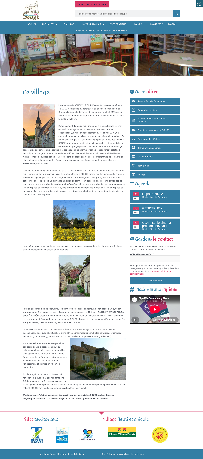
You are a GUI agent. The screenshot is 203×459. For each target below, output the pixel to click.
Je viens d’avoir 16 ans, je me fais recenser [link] (154, 120)
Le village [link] (68, 24)
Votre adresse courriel (142, 254)
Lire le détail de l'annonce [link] (154, 197)
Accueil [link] (32, 24)
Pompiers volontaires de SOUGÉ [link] (153, 130)
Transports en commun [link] (149, 148)
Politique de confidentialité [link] (71, 454)
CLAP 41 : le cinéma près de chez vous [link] (156, 224)
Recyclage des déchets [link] (149, 139)
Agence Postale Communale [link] (151, 101)
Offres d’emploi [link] (145, 156)
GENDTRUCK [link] (152, 208)
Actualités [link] (48, 24)
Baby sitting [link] (143, 165)
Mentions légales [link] (48, 454)
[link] (199, 3)
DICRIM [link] (172, 24)
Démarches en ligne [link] (147, 110)
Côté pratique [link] (118, 24)
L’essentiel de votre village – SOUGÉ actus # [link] (101, 30)
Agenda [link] (141, 174)
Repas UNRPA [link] (152, 194)
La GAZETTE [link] (156, 24)
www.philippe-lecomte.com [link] (130, 454)
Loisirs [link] (138, 24)
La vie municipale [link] (91, 24)
